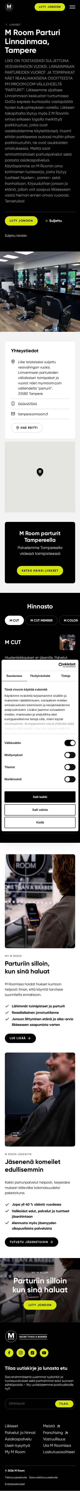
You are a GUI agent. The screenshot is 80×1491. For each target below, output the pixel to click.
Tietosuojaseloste (16, 1477)
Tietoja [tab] (65, 675)
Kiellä (40, 822)
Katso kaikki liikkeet (40, 570)
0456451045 (27, 404)
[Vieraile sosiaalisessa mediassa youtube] (44, 1352)
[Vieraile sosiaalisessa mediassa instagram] (21, 1352)
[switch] (70, 755)
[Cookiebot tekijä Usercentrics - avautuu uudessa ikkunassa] (59, 665)
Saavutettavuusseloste (43, 1477)
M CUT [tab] (14, 620)
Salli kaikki (40, 797)
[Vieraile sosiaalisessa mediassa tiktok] (32, 1352)
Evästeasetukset (15, 1484)
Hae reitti (29, 427)
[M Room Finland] (19, 7)
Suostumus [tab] (14, 675)
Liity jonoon (50, 7)
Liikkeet (15, 24)
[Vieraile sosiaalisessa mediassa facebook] (9, 1352)
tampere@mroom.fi (33, 414)
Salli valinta (40, 809)
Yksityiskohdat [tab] (40, 675)
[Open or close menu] (72, 7)
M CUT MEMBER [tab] (41, 620)
